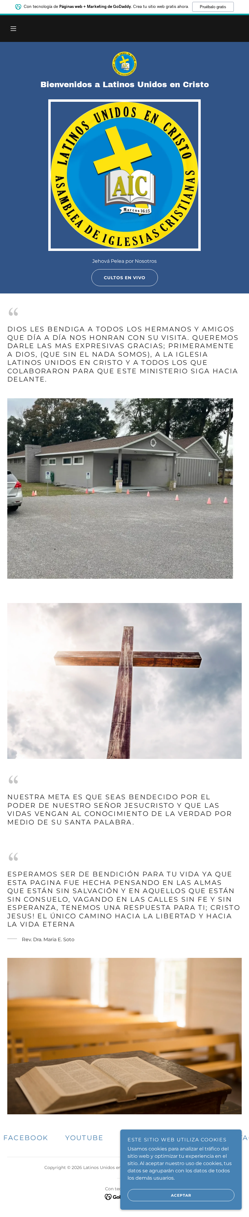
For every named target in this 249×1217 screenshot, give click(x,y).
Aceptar (181, 1195)
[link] (124, 64)
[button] (13, 28)
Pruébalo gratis (213, 7)
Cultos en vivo (124, 277)
